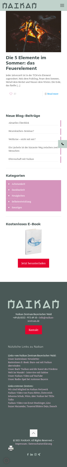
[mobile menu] (62, 5)
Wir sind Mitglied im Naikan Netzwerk (28, 389)
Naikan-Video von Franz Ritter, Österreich (30, 392)
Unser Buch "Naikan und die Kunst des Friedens (33, 369)
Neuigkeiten (18, 195)
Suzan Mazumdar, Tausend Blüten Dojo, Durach (32, 406)
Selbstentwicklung (21, 201)
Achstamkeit (18, 183)
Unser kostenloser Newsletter (23, 358)
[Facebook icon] (28, 454)
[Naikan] (19, 5)
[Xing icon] (39, 454)
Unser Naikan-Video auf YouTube (25, 375)
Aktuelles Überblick (19, 122)
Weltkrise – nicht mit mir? (22, 139)
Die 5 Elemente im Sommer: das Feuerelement (26, 63)
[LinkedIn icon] (31, 454)
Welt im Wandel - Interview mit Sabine (28, 372)
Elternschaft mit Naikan (21, 159)
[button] (6, 460)
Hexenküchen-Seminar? (21, 131)
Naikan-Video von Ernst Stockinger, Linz (29, 402)
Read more (52, 93)
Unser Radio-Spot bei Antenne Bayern (28, 379)
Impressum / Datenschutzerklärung (33, 443)
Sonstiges (17, 207)
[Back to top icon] (33, 433)
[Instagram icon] (35, 454)
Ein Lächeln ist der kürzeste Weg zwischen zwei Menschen (33, 149)
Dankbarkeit (18, 189)
